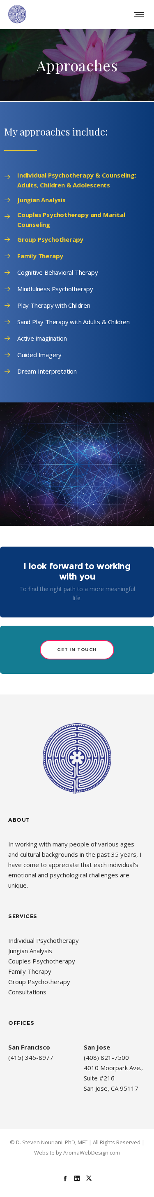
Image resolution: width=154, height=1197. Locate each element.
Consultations (27, 992)
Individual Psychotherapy (43, 940)
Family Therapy (29, 971)
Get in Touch (77, 649)
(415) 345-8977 (30, 1057)
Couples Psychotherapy (41, 961)
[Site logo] (17, 14)
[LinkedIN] (77, 1178)
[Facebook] (65, 1178)
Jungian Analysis (30, 951)
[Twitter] (89, 1178)
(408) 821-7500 (106, 1057)
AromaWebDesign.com (91, 1152)
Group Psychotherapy (39, 981)
